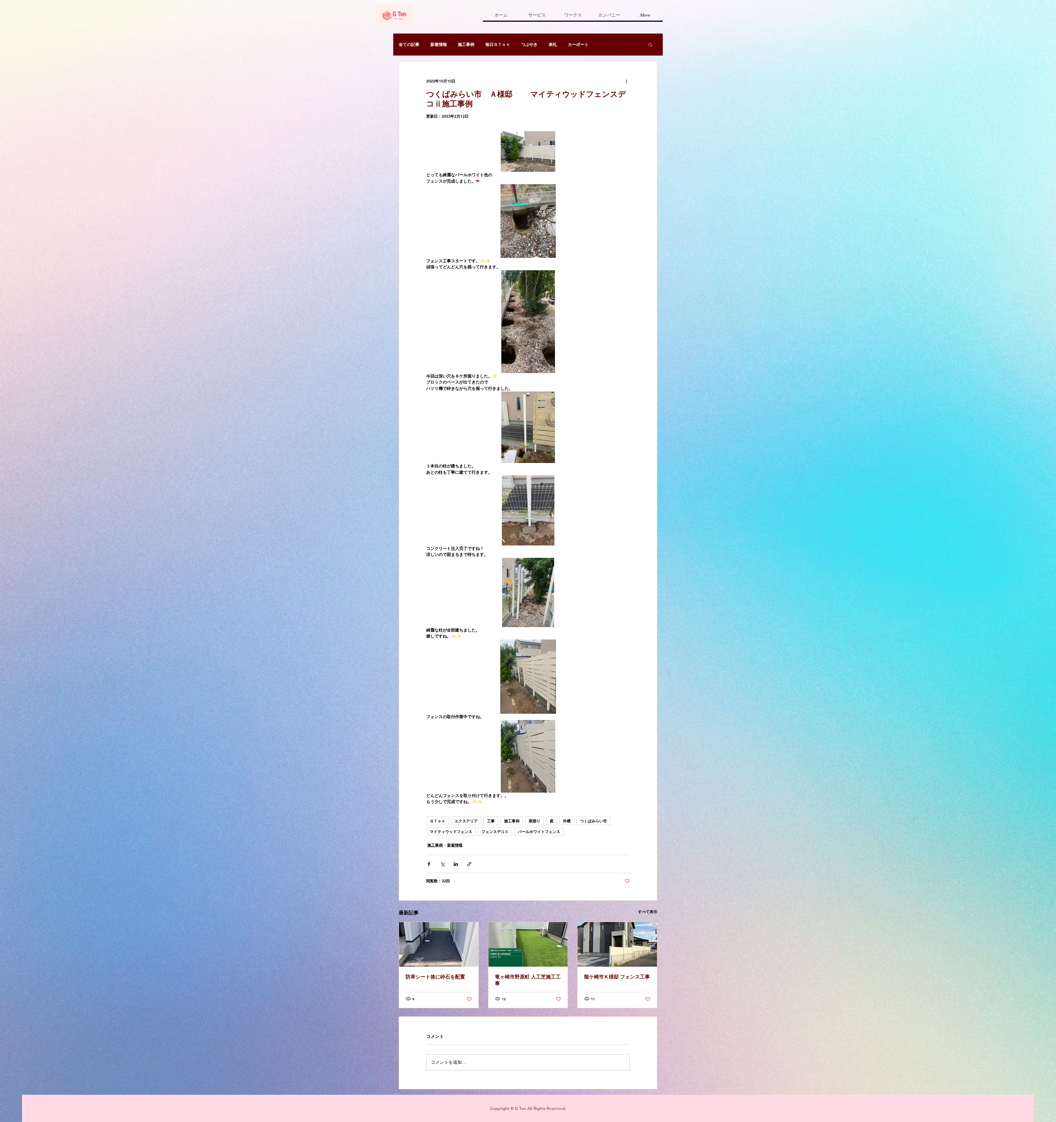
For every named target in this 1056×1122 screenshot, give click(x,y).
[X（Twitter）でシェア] (442, 864)
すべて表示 (647, 911)
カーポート (578, 44)
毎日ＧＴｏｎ (497, 44)
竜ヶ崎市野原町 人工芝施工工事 (528, 980)
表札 (553, 44)
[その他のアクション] (626, 81)
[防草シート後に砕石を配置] (439, 944)
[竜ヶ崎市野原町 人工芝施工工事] (528, 944)
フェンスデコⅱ (495, 831)
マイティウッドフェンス (451, 831)
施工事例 (466, 44)
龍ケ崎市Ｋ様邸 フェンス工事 (617, 977)
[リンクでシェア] (469, 864)
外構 (567, 820)
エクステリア (466, 820)
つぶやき (529, 44)
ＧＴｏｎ (437, 820)
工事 (491, 820)
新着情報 (438, 44)
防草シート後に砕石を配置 (435, 977)
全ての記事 (409, 44)
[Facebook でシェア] (428, 864)
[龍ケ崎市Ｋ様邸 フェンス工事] (617, 944)
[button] (650, 44)
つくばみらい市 (593, 820)
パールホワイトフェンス (539, 831)
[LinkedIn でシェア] (455, 864)
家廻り (534, 820)
